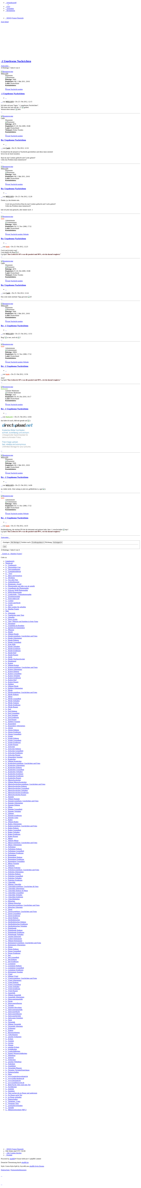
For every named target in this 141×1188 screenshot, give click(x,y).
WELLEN (4, 73)
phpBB (12, 1159)
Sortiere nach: (26, 542)
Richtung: (49, 542)
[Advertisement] (70, 42)
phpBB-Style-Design (36, 1166)
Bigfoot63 (4, 389)
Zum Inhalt (5, 22)
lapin (2, 218)
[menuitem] (7, 7)
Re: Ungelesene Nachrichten (13, 140)
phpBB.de (25, 1162)
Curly (3, 118)
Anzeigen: (6, 542)
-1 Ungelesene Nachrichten (16, 61)
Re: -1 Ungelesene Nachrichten (14, 326)
